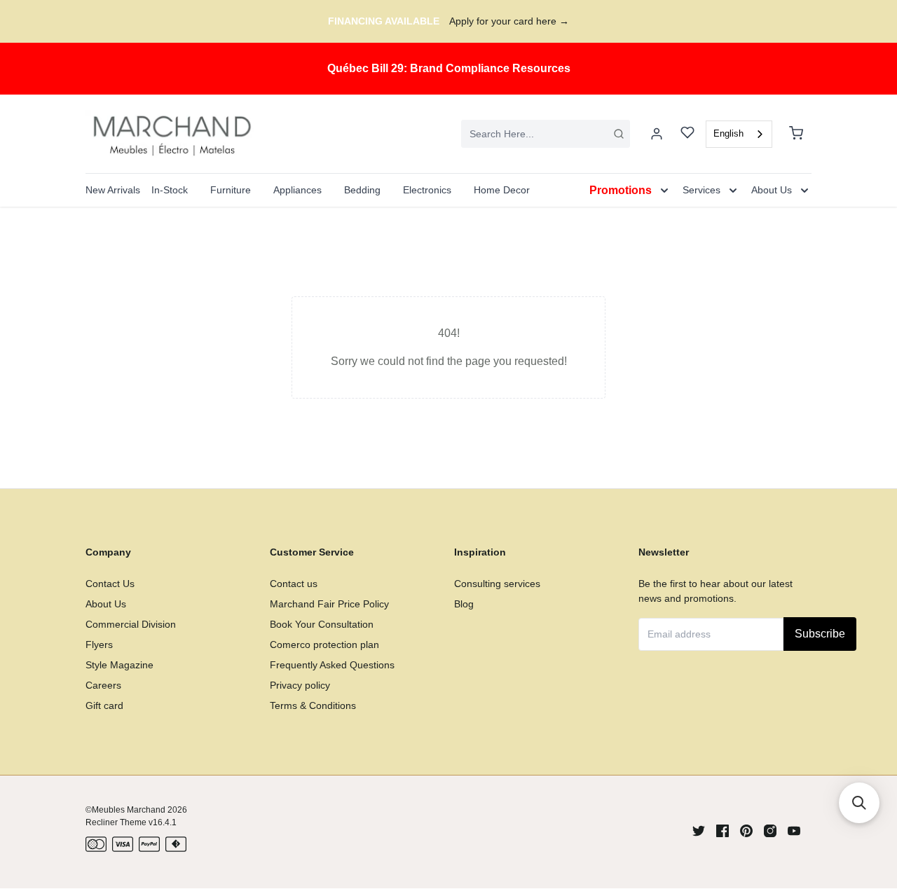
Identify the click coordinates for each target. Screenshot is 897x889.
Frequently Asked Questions (332, 664)
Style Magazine (119, 664)
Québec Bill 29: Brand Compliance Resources (448, 68)
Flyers (99, 644)
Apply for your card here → (509, 21)
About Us (105, 603)
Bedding (362, 189)
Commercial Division (130, 624)
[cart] (796, 133)
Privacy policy (300, 685)
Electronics (427, 189)
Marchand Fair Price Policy (329, 603)
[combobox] (545, 134)
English (728, 133)
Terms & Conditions (313, 705)
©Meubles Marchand (125, 810)
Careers (103, 685)
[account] (657, 134)
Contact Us (110, 583)
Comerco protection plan (324, 644)
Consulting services (497, 583)
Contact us (293, 583)
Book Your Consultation (322, 624)
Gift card (104, 705)
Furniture (230, 189)
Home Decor (502, 189)
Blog (464, 603)
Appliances (297, 189)
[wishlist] (687, 134)
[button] (859, 803)
